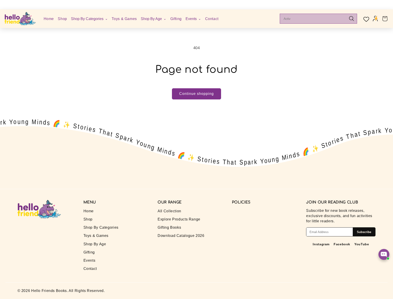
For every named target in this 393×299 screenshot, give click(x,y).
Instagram (321, 244)
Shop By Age (94, 244)
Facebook (342, 244)
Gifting (176, 18)
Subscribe (364, 232)
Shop (62, 18)
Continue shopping (196, 94)
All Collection (169, 211)
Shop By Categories (100, 227)
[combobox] (315, 18)
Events (89, 260)
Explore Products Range (179, 219)
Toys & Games (124, 18)
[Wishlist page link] (365, 18)
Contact (212, 18)
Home (49, 19)
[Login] (375, 18)
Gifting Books (169, 227)
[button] (384, 18)
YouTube (361, 244)
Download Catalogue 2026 (181, 236)
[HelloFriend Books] (20, 18)
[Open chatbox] (383, 254)
